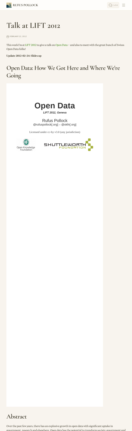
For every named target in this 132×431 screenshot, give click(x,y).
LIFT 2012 (30, 45)
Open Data (61, 45)
